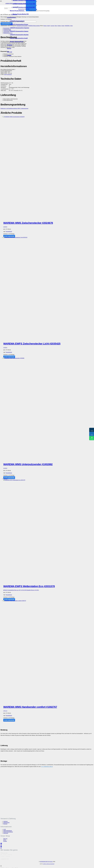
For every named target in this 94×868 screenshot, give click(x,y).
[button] (9, 236)
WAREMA (67, 25)
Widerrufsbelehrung (7, 830)
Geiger (62, 25)
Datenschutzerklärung (8, 831)
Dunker (59, 25)
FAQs (4, 839)
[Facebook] (1, 843)
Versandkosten (9, 231)
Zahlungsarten (6, 822)
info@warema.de (8, 74)
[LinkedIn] (1, 846)
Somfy (48, 25)
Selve (71, 25)
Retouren (5, 823)
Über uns (5, 838)
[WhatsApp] (1, 848)
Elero (56, 25)
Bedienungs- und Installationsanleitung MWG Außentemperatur (14, 108)
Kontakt (5, 841)
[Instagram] (36, 1)
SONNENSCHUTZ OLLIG (46, 861)
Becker (45, 25)
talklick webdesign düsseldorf (48, 863)
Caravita (52, 25)
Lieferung (5, 821)
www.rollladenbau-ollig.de (47, 766)
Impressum (5, 833)
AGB (4, 829)
